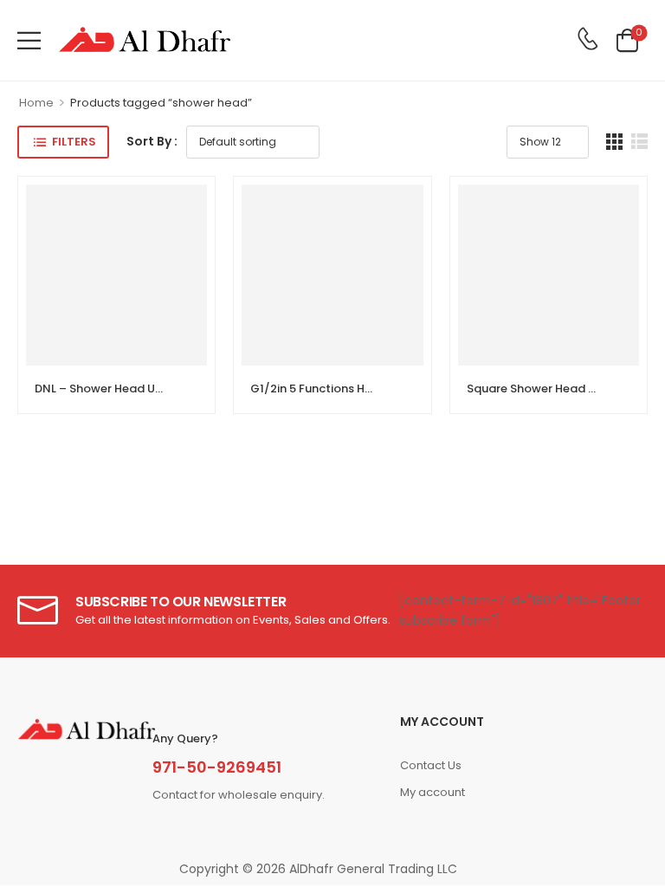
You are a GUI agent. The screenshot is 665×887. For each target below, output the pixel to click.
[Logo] (144, 40)
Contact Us (431, 765)
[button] (29, 40)
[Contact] (587, 40)
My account (432, 792)
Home (36, 102)
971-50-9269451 (216, 767)
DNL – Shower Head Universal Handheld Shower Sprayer (192, 388)
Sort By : (152, 141)
